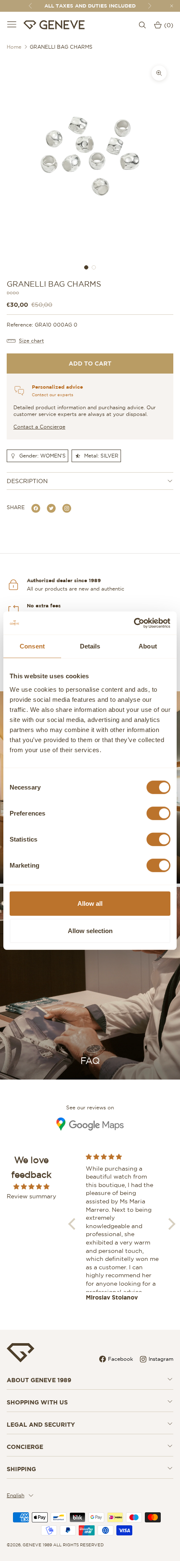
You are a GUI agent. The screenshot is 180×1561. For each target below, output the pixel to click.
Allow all (90, 903)
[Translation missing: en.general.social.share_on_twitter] (51, 507)
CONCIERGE (25, 1446)
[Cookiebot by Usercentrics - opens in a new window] (133, 622)
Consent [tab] (32, 646)
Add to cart (90, 363)
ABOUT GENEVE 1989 (39, 1380)
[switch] (158, 813)
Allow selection (90, 930)
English (15, 1495)
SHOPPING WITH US (37, 1402)
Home (14, 47)
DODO (13, 293)
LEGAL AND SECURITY (41, 1424)
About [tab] (148, 646)
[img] (31, 1187)
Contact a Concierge (39, 426)
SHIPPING (21, 1469)
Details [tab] (90, 646)
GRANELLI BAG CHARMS (61, 47)
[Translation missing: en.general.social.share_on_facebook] (35, 507)
